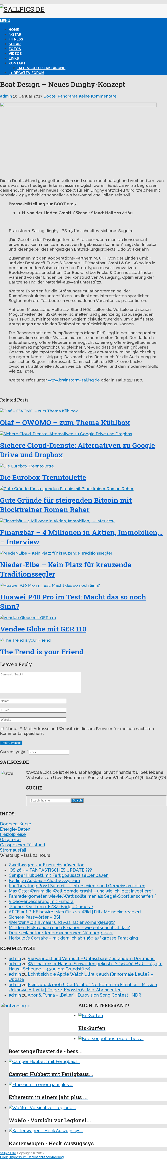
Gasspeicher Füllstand (22, 844)
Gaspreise (10, 839)
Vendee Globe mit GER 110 (43, 628)
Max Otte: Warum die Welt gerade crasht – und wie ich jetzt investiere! (81, 891)
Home (14, 30)
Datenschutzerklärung (41, 68)
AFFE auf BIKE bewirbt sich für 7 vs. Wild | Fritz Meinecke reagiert (75, 911)
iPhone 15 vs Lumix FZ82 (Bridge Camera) (51, 906)
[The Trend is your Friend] (83, 640)
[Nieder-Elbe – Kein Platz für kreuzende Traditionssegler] (83, 553)
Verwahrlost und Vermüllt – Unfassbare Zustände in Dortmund (91, 958)
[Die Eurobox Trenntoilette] (83, 466)
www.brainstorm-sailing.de (74, 380)
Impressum (18, 1157)
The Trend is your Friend (42, 651)
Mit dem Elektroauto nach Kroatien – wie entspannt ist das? (69, 927)
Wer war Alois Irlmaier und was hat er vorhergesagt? (62, 922)
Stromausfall (13, 850)
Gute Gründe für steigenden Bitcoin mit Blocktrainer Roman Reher (66, 504)
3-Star (15, 34)
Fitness (16, 39)
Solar (15, 44)
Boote (49, 96)
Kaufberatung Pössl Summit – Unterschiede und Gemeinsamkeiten (77, 885)
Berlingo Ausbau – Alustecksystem (44, 880)
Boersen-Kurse (15, 824)
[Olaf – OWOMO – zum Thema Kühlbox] (83, 410)
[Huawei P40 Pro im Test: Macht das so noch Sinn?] (83, 585)
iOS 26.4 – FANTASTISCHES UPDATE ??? (50, 870)
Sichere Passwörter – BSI (34, 917)
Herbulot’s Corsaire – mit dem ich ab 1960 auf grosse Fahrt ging (73, 938)
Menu (5, 21)
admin (6, 96)
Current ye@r (14, 751)
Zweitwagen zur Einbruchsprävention (46, 864)
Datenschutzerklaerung (45, 1157)
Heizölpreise (13, 834)
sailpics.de (8, 1153)
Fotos (15, 49)
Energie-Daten (15, 829)
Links (14, 58)
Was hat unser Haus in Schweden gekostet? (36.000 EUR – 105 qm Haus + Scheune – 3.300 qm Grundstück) (85, 966)
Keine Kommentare (98, 96)
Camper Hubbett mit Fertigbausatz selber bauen (59, 875)
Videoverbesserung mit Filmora (41, 901)
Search (77, 800)
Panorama (68, 96)
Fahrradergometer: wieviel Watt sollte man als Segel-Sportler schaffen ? (82, 896)
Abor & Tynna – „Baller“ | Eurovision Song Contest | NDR (84, 995)
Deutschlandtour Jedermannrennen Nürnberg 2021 (61, 932)
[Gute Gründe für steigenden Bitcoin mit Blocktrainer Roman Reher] (83, 488)
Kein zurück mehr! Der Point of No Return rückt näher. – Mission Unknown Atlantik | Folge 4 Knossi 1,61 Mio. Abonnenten (83, 987)
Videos (15, 54)
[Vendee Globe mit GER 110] (83, 617)
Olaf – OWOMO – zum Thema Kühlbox (65, 422)
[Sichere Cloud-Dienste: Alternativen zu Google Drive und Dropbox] (83, 433)
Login (4, 1157)
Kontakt (17, 63)
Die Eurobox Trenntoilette (43, 477)
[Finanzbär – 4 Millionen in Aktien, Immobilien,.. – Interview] (83, 520)
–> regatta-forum (26, 73)
